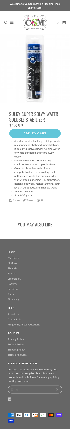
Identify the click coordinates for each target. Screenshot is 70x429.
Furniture (13, 288)
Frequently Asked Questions (24, 324)
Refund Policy (16, 344)
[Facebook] (9, 399)
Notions (12, 263)
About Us (13, 314)
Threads (12, 268)
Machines (13, 257)
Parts (11, 294)
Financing (13, 299)
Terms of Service (17, 354)
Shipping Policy (16, 349)
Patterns (12, 283)
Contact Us (14, 319)
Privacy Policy (16, 339)
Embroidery (14, 278)
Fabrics (12, 273)
